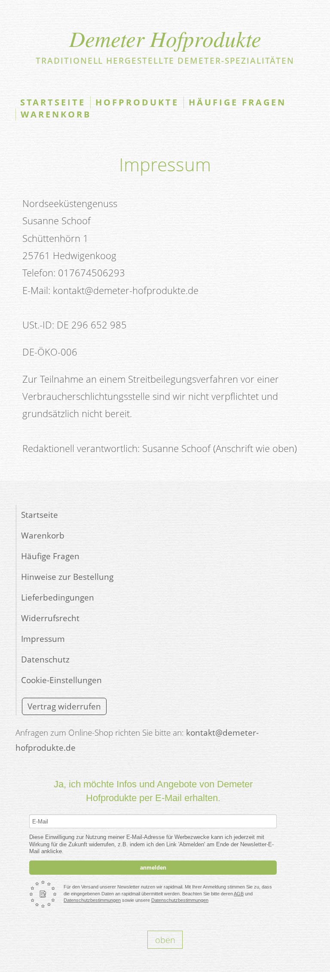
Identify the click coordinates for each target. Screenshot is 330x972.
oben (165, 940)
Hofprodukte (137, 102)
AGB (239, 893)
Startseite (53, 102)
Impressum (43, 638)
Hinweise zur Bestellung (67, 576)
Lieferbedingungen (57, 597)
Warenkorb (56, 114)
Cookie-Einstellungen (61, 680)
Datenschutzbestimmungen (92, 900)
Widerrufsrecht (50, 618)
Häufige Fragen (237, 102)
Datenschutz (45, 659)
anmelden (153, 867)
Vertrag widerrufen (64, 706)
